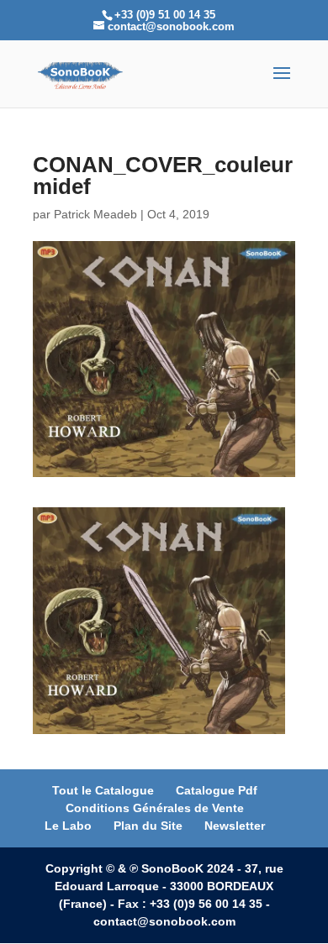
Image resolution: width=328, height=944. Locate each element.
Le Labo (68, 825)
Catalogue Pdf (216, 790)
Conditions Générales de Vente (155, 808)
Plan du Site (148, 825)
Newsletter (234, 825)
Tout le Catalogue (103, 790)
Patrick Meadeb (95, 214)
